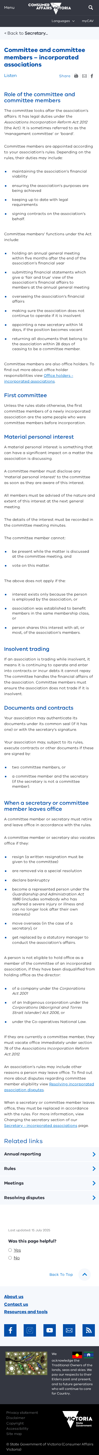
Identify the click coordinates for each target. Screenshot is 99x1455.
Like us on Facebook (10, 1330)
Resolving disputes (24, 1198)
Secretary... (26, 33)
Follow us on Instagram (30, 1330)
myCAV (88, 21)
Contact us (16, 1304)
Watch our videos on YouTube (49, 1330)
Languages (61, 21)
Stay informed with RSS (88, 1330)
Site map (14, 1433)
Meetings (14, 1183)
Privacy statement (22, 1412)
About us (13, 1297)
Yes (17, 1250)
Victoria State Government (72, 1423)
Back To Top (61, 1274)
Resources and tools (26, 1312)
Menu (9, 7)
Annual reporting (22, 1154)
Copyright (15, 1423)
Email (84, 76)
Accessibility (17, 1428)
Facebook (92, 76)
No (17, 1258)
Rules (10, 1169)
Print (76, 76)
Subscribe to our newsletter (69, 1330)
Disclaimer (15, 1417)
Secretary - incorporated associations (40, 1125)
